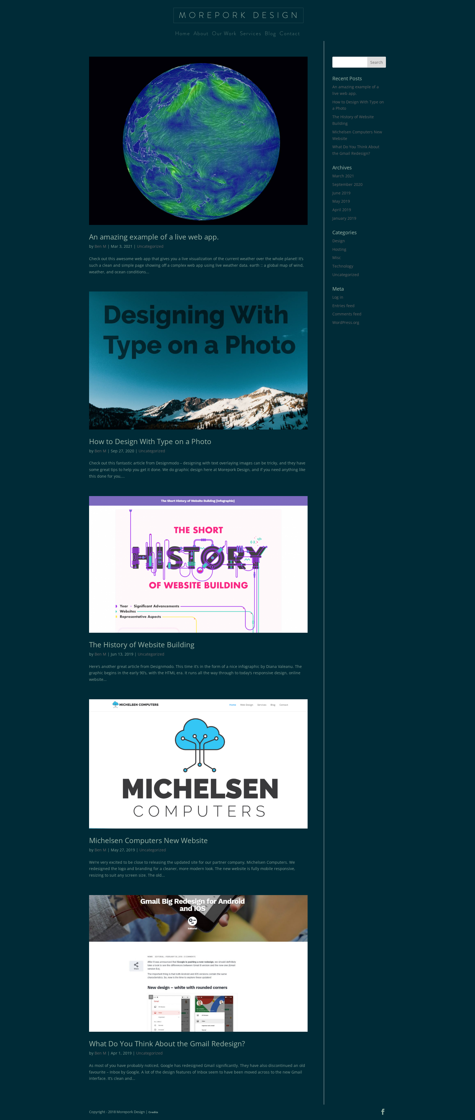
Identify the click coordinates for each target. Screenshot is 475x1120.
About (201, 34)
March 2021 (343, 175)
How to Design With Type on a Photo (150, 441)
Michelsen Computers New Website (148, 840)
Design (338, 240)
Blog (270, 34)
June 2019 (341, 193)
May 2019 (341, 201)
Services (250, 34)
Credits (153, 1112)
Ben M (100, 246)
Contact (290, 34)
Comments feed (346, 314)
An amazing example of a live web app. (154, 237)
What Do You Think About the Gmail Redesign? (167, 1044)
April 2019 (341, 209)
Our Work (224, 34)
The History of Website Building (141, 645)
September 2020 (347, 184)
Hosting (339, 249)
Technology (342, 266)
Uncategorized (150, 246)
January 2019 (344, 218)
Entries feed (343, 305)
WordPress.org (345, 322)
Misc (336, 257)
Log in (337, 297)
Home (182, 34)
